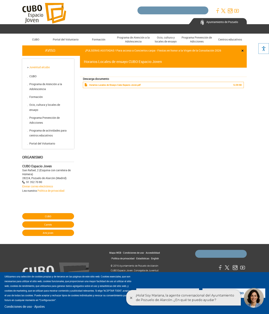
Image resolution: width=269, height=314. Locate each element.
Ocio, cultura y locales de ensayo (166, 39)
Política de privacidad (50, 190)
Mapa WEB (115, 252)
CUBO (35, 39)
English (155, 258)
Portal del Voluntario (66, 39)
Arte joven (48, 232)
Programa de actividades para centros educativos (48, 133)
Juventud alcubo (39, 67)
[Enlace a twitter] (224, 11)
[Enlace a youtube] (236, 11)
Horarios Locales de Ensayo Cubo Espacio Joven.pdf (115, 85)
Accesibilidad (153, 252)
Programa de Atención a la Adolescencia (133, 39)
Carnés (48, 224)
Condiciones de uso (133, 252)
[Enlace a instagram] (230, 11)
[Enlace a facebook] (217, 11)
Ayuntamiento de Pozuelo (222, 22)
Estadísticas (142, 258)
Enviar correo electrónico (37, 186)
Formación (98, 39)
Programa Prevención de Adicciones (197, 39)
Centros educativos (230, 39)
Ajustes (39, 306)
